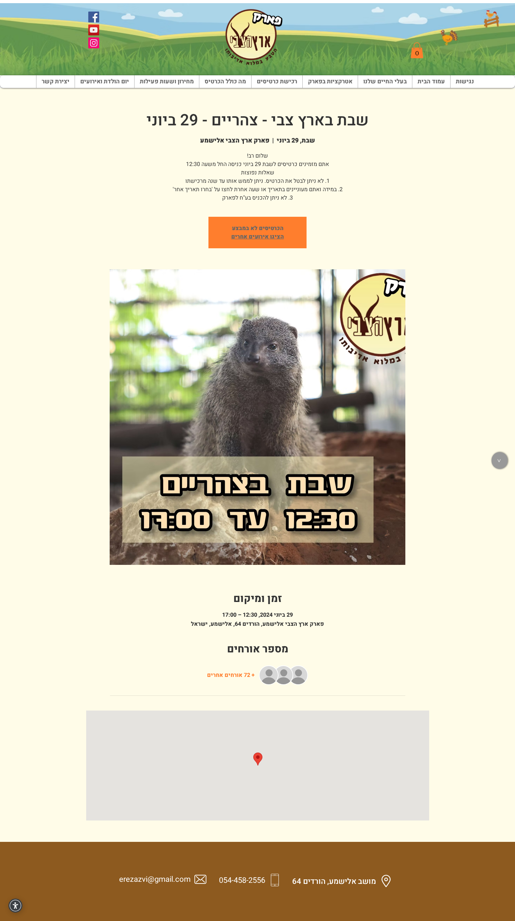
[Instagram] (93, 42)
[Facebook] (93, 17)
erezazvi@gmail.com (155, 879)
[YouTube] (93, 30)
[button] (417, 50)
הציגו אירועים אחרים (257, 237)
